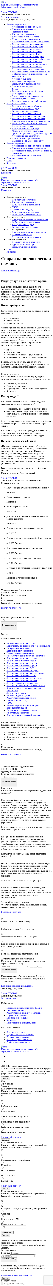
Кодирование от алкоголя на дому (27, 141)
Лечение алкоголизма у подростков (28, 116)
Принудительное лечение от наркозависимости (25, 30)
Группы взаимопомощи (23, 244)
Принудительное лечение (24, 200)
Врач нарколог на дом (22, 94)
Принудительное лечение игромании (29, 148)
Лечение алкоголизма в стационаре (28, 118)
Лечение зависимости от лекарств (27, 49)
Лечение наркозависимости (19, 1039)
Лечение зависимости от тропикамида (30, 64)
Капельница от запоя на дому (25, 108)
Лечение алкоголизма (16, 103)
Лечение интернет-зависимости (26, 156)
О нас (9, 160)
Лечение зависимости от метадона (28, 56)
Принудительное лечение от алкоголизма (31, 121)
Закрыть (5, 1079)
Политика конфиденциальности (21, 1023)
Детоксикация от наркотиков (25, 37)
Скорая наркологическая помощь (27, 96)
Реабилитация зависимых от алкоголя (29, 123)
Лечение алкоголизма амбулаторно (28, 106)
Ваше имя (5, 1253)
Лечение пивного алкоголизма (26, 136)
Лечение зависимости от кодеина (27, 46)
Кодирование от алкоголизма (25, 111)
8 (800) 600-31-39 (9, 12)
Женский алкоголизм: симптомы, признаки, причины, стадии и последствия (32, 132)
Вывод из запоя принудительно (26, 138)
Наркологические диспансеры (26, 242)
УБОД (15, 89)
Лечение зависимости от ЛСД (26, 54)
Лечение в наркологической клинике (29, 101)
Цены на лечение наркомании (26, 39)
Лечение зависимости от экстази (27, 66)
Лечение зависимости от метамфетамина (31, 59)
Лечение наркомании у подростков (28, 69)
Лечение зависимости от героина (27, 44)
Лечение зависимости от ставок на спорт (31, 146)
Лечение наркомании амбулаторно (28, 91)
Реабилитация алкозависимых (26, 222)
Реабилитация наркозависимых (26, 84)
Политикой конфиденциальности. (17, 986)
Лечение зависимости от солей (26, 27)
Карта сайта (12, 1020)
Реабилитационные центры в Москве (24, 1013)
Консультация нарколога (23, 99)
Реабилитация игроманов (18, 1042)
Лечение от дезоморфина (23, 81)
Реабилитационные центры (25, 247)
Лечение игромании (16, 143)
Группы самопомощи (16, 1010)
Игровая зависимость (22, 234)
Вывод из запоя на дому (23, 126)
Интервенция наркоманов (24, 34)
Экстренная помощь (10, 17)
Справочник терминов (17, 1015)
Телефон (5, 1256)
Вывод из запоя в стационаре (25, 128)
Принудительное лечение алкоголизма (30, 219)
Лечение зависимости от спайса (27, 61)
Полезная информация (17, 158)
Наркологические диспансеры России (24, 1008)
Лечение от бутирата (21, 79)
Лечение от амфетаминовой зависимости (31, 71)
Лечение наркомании (16, 24)
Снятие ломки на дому (22, 86)
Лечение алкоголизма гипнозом (26, 113)
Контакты (11, 163)
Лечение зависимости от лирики (27, 51)
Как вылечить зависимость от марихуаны (31, 41)
